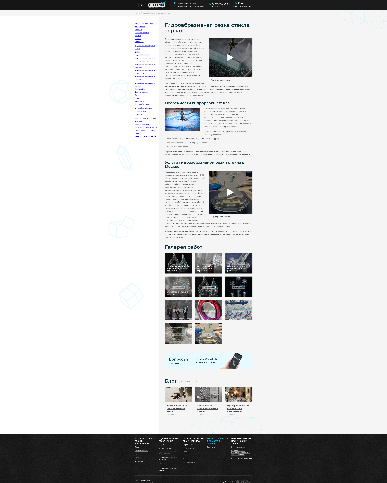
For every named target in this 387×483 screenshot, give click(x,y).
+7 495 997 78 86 (221, 4)
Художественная (142, 55)
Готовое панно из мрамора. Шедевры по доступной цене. (146, 130)
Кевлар (138, 39)
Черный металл (141, 92)
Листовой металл (142, 104)
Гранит (137, 52)
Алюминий (139, 101)
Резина (138, 36)
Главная (137, 13)
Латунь (137, 95)
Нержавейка (140, 89)
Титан (137, 98)
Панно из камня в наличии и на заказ (241, 441)
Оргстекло (139, 42)
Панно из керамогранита (145, 136)
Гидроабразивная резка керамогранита (168, 453)
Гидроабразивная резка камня (169, 440)
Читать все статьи (188, 381)
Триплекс (139, 114)
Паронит (138, 30)
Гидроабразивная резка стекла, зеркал (217, 441)
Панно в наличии (142, 124)
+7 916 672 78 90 (220, 6)
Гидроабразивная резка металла (193, 440)
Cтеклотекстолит (142, 33)
